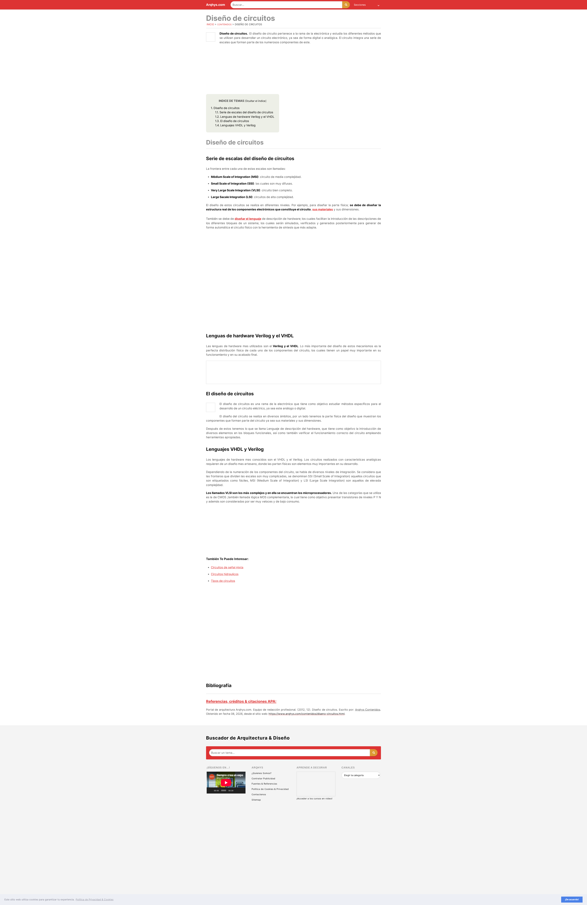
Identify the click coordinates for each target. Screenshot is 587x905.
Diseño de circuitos (225, 108)
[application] (226, 783)
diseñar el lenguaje (248, 219)
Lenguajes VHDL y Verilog (235, 125)
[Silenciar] (236, 790)
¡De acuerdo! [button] (572, 899)
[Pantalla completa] (241, 790)
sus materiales (322, 209)
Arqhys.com (215, 4)
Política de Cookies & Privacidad (270, 789)
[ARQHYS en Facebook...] (226, 830)
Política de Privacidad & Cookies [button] (94, 899)
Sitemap (256, 799)
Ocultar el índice (256, 100)
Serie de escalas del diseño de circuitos (244, 112)
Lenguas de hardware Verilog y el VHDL (244, 117)
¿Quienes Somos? (261, 773)
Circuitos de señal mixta (227, 567)
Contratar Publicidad (263, 778)
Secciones (360, 4)
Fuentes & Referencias (264, 783)
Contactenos (259, 794)
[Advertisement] (293, 69)
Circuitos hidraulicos (224, 574)
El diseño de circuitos (232, 121)
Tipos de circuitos (223, 581)
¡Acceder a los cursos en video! (314, 798)
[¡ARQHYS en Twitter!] (226, 877)
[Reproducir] (210, 790)
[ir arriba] (558, 885)
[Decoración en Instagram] (226, 854)
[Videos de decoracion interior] (226, 807)
